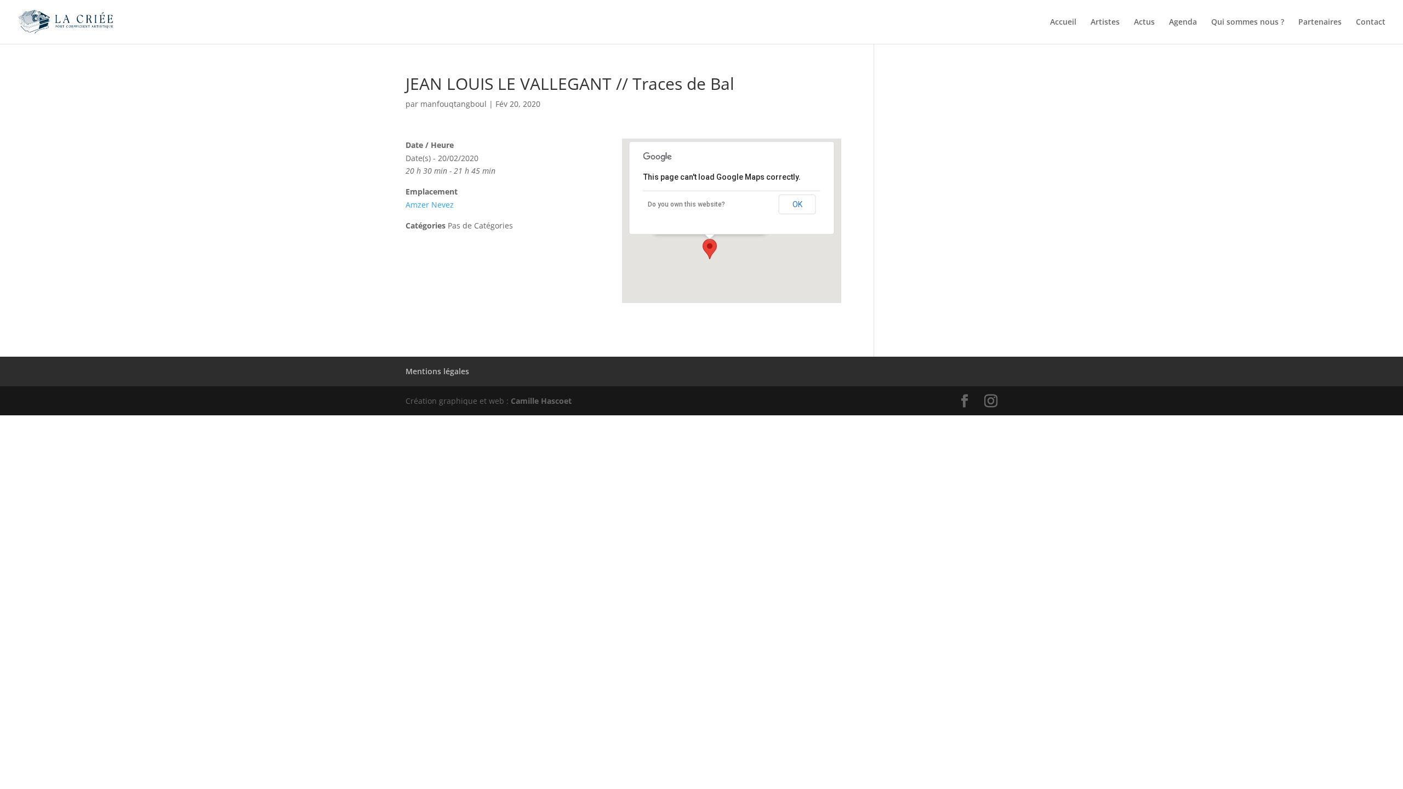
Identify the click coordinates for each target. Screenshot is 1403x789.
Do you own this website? (686, 204)
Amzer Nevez (430, 204)
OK (797, 204)
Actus (1144, 22)
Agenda (1183, 22)
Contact (1370, 22)
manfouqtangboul (453, 104)
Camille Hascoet (541, 401)
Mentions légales (437, 371)
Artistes (1105, 22)
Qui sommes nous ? (1247, 22)
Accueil (1063, 22)
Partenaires (1320, 22)
